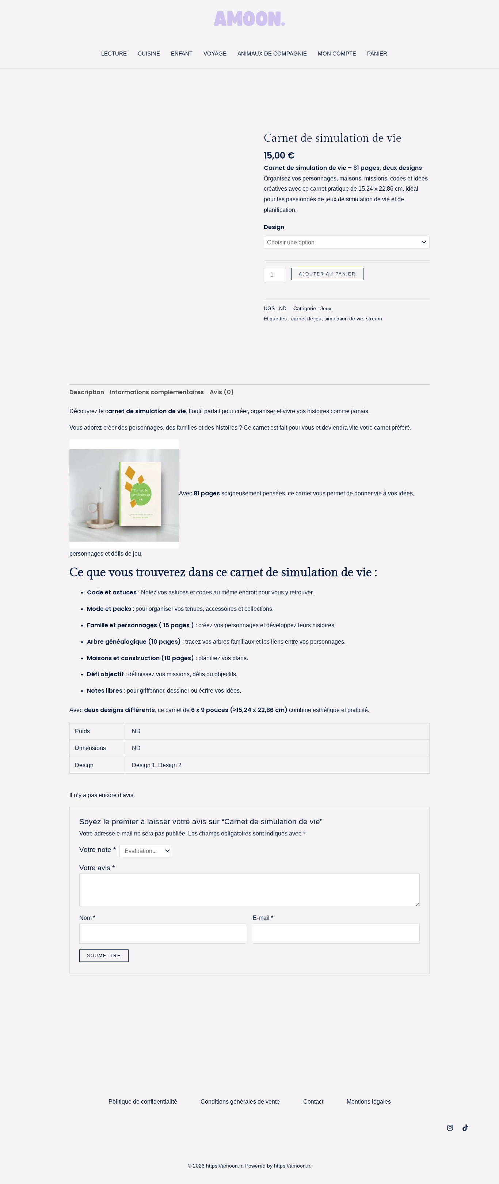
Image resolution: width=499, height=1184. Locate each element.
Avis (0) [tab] (222, 392)
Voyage (214, 53)
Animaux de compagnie (272, 53)
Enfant (182, 53)
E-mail (263, 918)
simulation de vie (343, 318)
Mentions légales (369, 1102)
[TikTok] (465, 1127)
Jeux (325, 308)
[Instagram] (450, 1127)
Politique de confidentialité (142, 1102)
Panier (377, 53)
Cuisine (149, 53)
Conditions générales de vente (240, 1102)
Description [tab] (86, 392)
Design (274, 227)
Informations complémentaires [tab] (157, 392)
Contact (313, 1102)
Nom (87, 918)
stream (374, 318)
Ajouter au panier (327, 274)
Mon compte (337, 53)
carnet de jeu (306, 318)
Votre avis (97, 868)
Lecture (114, 53)
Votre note (97, 849)
